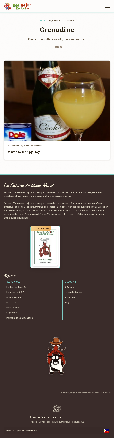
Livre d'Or (11, 302)
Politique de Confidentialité (19, 318)
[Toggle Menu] (107, 6)
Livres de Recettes (74, 292)
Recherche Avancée (16, 287)
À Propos (69, 287)
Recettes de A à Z (15, 292)
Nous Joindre (13, 307)
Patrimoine (70, 297)
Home (43, 20)
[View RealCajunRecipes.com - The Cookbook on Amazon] (45, 247)
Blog (67, 302)
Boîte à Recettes (14, 297)
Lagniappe (11, 312)
